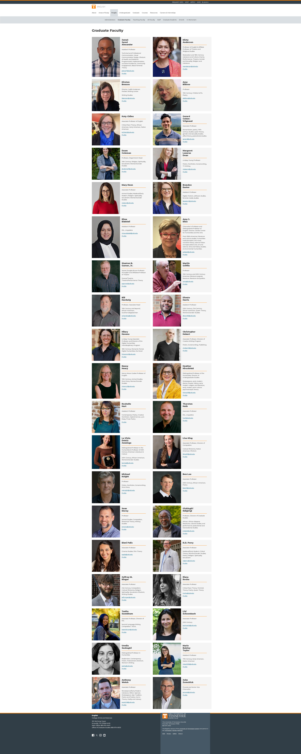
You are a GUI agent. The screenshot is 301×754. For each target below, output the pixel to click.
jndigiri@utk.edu (188, 531)
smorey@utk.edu (128, 527)
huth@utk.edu (188, 418)
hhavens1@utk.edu (128, 354)
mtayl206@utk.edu (189, 664)
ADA (163, 733)
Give (199, 2)
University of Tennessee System (189, 728)
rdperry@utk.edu (189, 561)
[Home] (174, 717)
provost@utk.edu (189, 692)
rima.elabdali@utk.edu (130, 233)
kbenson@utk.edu (128, 98)
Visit (187, 2)
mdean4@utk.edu (189, 169)
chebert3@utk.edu (189, 348)
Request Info (177, 2)
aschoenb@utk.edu (190, 625)
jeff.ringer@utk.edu (128, 597)
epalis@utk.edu (127, 554)
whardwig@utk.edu (129, 316)
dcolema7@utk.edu (129, 169)
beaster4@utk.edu (189, 201)
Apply (192, 2)
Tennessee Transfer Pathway (174, 730)
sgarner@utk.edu (128, 283)
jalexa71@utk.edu (128, 71)
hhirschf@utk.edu (189, 392)
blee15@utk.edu (188, 488)
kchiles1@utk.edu (128, 132)
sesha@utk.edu (127, 666)
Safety (175, 733)
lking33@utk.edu (189, 454)
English (101, 7)
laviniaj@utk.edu (127, 463)
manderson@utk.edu (190, 66)
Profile (124, 73)
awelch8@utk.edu (128, 702)
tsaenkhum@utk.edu (129, 629)
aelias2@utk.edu (188, 252)
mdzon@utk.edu (128, 203)
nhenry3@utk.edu (128, 386)
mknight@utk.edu (128, 490)
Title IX (180, 733)
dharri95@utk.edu (189, 316)
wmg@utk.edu (188, 281)
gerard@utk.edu (188, 139)
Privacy (169, 733)
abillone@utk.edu (189, 98)
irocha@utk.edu (188, 593)
